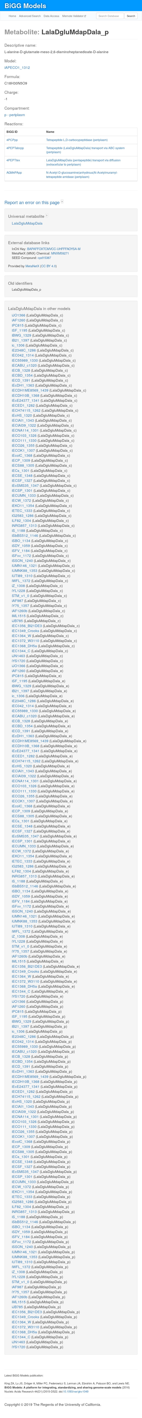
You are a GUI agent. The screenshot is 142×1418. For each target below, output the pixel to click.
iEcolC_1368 (22, 455)
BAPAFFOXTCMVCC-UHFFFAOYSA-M (53, 248)
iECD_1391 (21, 380)
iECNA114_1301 (26, 430)
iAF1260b (20, 610)
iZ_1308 (19, 585)
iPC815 (18, 325)
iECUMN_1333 (24, 495)
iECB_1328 (21, 370)
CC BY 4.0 (48, 266)
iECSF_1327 (22, 480)
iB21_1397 (21, 340)
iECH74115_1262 (26, 410)
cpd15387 (44, 257)
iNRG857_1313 (25, 525)
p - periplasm (14, 114)
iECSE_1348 (22, 475)
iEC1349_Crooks (26, 630)
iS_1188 (19, 530)
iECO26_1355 (24, 445)
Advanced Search (30, 16)
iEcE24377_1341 (26, 400)
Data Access (51, 16)
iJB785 (18, 620)
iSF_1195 (20, 330)
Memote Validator (73, 16)
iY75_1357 (21, 605)
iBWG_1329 (22, 335)
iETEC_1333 (22, 510)
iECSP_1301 (22, 490)
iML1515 (19, 615)
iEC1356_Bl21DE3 (27, 625)
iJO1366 (19, 314)
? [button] (62, 201)
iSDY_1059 (21, 545)
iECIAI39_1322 (24, 425)
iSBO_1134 (21, 540)
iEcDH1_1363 (23, 385)
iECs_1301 (21, 470)
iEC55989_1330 (25, 360)
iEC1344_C (21, 650)
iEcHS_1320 (22, 415)
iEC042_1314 (23, 354)
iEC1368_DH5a (25, 645)
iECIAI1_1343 (23, 420)
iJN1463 (19, 655)
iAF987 (18, 600)
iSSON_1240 (23, 560)
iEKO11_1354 (23, 505)
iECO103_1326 (25, 435)
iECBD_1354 (23, 375)
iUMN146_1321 (25, 565)
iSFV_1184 (21, 550)
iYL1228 (19, 590)
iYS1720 (19, 660)
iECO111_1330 (25, 440)
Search (131, 16)
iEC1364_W (22, 635)
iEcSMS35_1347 (26, 485)
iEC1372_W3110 (26, 640)
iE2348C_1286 (24, 349)
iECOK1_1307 (24, 450)
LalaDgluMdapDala (27, 223)
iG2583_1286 (23, 515)
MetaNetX (32, 266)
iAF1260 (19, 319)
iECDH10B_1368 (26, 395)
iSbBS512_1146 (25, 535)
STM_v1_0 (21, 595)
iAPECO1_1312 (17, 67)
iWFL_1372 (21, 580)
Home (12, 16)
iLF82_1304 (22, 520)
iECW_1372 (22, 500)
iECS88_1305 (23, 465)
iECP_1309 (21, 460)
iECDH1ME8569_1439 (30, 390)
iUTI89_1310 (22, 575)
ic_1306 (19, 345)
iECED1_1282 (24, 405)
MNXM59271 (60, 253)
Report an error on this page (32, 202)
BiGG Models (25, 5)
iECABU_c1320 (25, 365)
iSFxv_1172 (22, 555)
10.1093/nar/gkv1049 (75, 1391)
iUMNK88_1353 (25, 570)
